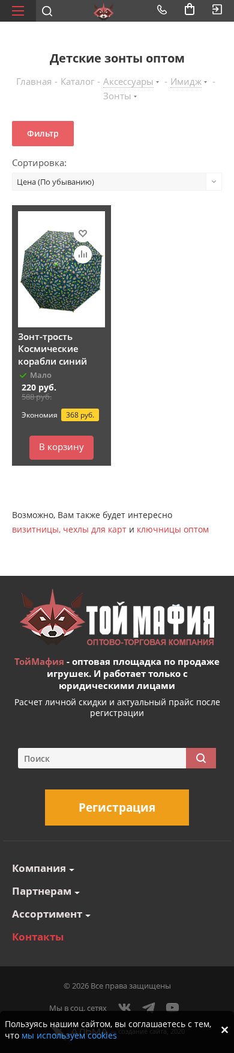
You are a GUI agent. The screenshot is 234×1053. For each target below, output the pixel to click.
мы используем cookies (69, 1035)
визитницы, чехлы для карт (69, 529)
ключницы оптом (173, 529)
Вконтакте (125, 1008)
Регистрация (117, 807)
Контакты (38, 936)
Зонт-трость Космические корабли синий (52, 348)
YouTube (173, 1008)
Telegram (149, 1008)
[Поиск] (201, 758)
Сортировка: (39, 162)
